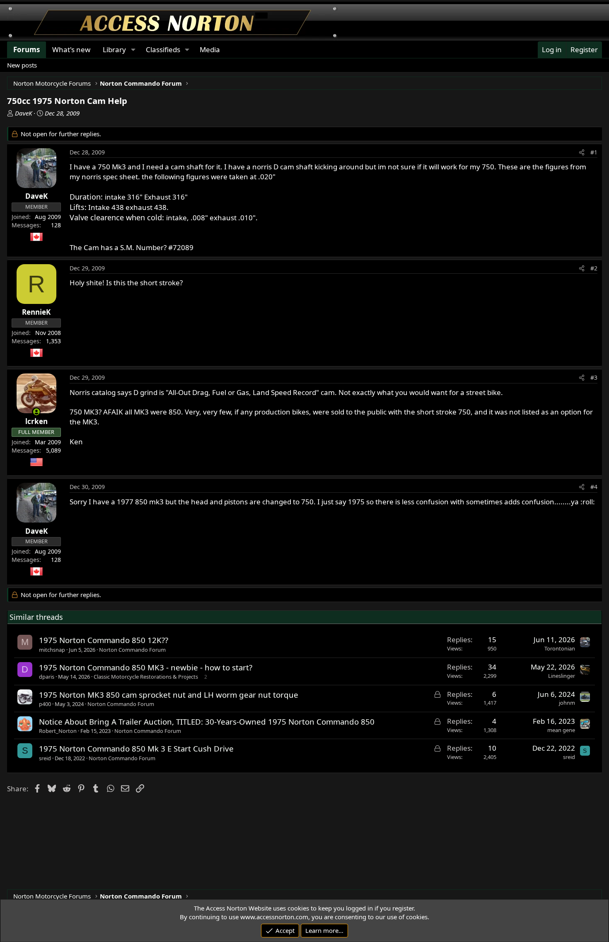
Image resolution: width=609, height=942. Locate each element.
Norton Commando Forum (132, 649)
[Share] (581, 152)
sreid (45, 758)
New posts (22, 65)
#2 (593, 268)
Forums (26, 49)
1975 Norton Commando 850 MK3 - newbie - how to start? (145, 667)
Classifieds (163, 49)
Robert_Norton (58, 731)
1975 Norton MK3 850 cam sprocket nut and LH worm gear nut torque (168, 694)
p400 (45, 704)
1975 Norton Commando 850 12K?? (103, 640)
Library (114, 49)
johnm (567, 702)
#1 (593, 152)
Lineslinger (561, 675)
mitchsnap (52, 649)
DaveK (23, 113)
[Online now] (36, 411)
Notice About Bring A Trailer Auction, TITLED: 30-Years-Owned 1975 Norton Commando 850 (207, 721)
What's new (71, 49)
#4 (593, 487)
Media (210, 49)
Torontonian (559, 648)
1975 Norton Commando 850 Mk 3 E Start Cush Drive (136, 748)
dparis (46, 676)
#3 (593, 377)
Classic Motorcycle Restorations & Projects (146, 676)
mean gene (561, 730)
